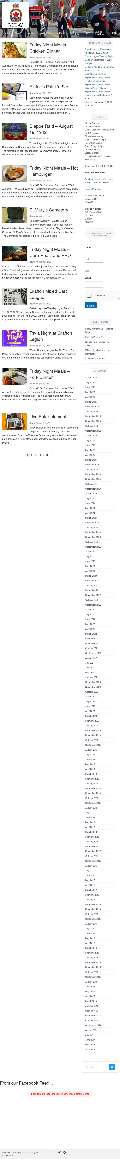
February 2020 (92, 720)
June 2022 (90, 619)
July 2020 (90, 701)
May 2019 (90, 764)
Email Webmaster (93, 179)
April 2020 (90, 710)
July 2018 (90, 812)
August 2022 (91, 609)
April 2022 (90, 628)
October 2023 (91, 541)
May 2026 (90, 392)
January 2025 (91, 469)
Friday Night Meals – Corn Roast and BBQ (50, 252)
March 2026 (91, 401)
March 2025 (91, 459)
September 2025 (93, 430)
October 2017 (91, 855)
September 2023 (93, 546)
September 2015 (93, 976)
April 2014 (90, 1049)
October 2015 (91, 971)
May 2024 (90, 507)
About (17, 33)
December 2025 (93, 416)
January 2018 (91, 841)
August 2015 (91, 981)
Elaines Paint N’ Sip (94, 87)
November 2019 (93, 735)
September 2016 (93, 918)
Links (113, 33)
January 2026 (91, 411)
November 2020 (93, 686)
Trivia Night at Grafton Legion (50, 336)
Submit (91, 305)
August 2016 (91, 923)
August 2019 (91, 749)
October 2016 (91, 913)
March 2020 (91, 715)
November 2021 (93, 643)
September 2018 (93, 802)
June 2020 (90, 706)
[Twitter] (107, 4)
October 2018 (91, 797)
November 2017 (93, 851)
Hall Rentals (75, 33)
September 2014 (93, 1025)
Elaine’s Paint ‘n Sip (48, 86)
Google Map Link (93, 188)
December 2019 (93, 730)
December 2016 (93, 904)
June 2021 (90, 667)
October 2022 (91, 599)
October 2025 (91, 425)
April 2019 (90, 768)
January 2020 (91, 725)
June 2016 (90, 933)
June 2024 (90, 503)
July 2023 (90, 556)
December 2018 (93, 788)
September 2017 (93, 860)
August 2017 (91, 865)
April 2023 (90, 570)
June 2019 (90, 759)
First (87, 259)
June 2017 (90, 875)
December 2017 (93, 846)
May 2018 (90, 822)
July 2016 (90, 928)
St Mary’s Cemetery (48, 209)
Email (88, 277)
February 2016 (92, 952)
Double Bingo (91, 66)
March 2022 (91, 633)
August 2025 (91, 435)
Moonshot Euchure (94, 73)
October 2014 (91, 1020)
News (32, 57)
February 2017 (92, 894)
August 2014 (91, 1029)
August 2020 (91, 696)
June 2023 (90, 561)
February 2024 (92, 522)
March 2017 (91, 889)
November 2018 (93, 793)
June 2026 (90, 387)
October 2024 (91, 483)
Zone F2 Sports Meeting (96, 49)
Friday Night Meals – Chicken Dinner (49, 47)
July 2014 (90, 1034)
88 (47, 454)
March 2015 (91, 1000)
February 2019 (92, 778)
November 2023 (93, 536)
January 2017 (91, 899)
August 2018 (91, 807)
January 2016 (91, 957)
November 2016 (93, 909)
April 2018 (90, 826)
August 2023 (91, 551)
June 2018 (90, 817)
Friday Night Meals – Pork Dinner (49, 374)
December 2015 (93, 962)
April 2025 (90, 454)
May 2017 (90, 880)
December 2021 (93, 638)
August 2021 (91, 657)
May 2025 (90, 450)
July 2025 (90, 440)
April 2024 (90, 512)
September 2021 (93, 652)
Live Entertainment (47, 416)
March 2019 (91, 773)
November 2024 (93, 479)
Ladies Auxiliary (99, 33)
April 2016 (90, 942)
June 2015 (90, 986)
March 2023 (91, 575)
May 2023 (90, 565)
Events (30, 33)
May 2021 (90, 672)
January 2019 (91, 783)
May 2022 (90, 623)
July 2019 (90, 754)
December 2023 (93, 532)
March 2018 (91, 831)
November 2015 (93, 967)
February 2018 (92, 836)
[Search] (112, 1067)
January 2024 (91, 527)
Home (7, 33)
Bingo (87, 101)
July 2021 (90, 662)
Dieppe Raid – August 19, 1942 (51, 129)
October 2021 (91, 648)
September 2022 (93, 604)
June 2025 (90, 445)
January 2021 (91, 677)
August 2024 (91, 493)
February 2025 (92, 464)
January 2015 (91, 1005)
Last (87, 270)
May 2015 (90, 991)
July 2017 (90, 870)
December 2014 (93, 1010)
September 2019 (93, 744)
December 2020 (93, 681)
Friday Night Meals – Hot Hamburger (53, 171)
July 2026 (90, 382)
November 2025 (93, 421)
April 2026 (90, 396)
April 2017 (90, 884)
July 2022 (90, 614)
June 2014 (90, 1039)
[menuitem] (6, 33)
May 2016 (90, 938)
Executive (45, 33)
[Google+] (112, 4)
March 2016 (91, 947)
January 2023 (91, 585)
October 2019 (91, 739)
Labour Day (90, 94)
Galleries (60, 33)
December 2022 (93, 590)
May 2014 (90, 1044)
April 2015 (90, 996)
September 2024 (93, 488)
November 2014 (93, 1015)
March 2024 (91, 517)
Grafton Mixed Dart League (48, 294)
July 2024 (90, 498)
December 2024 (93, 474)
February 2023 (92, 580)
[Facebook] (103, 4)
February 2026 (92, 406)
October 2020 (91, 691)
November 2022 (93, 594)
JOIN (87, 33)
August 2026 (91, 377)
